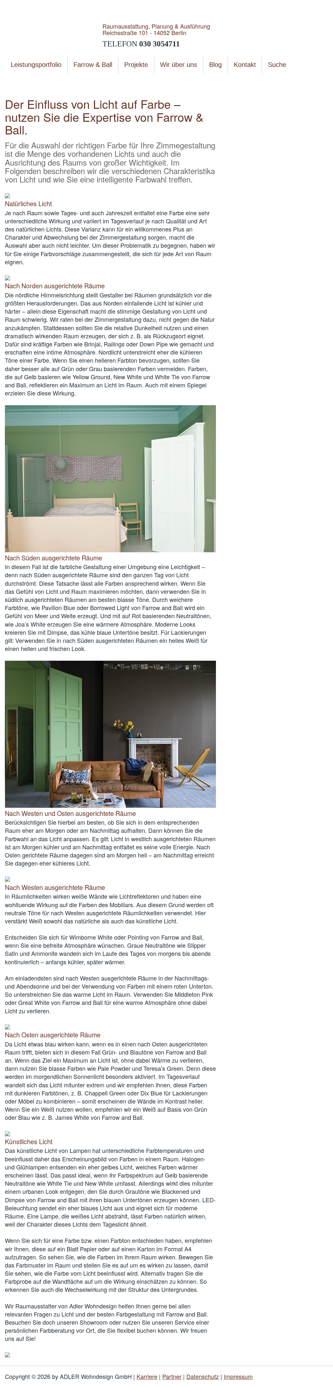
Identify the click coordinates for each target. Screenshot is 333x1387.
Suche (277, 64)
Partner (171, 1376)
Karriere (147, 1376)
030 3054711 (159, 44)
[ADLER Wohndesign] (53, 35)
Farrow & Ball (53, 81)
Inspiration (81, 81)
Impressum (238, 1376)
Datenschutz (202, 1376)
